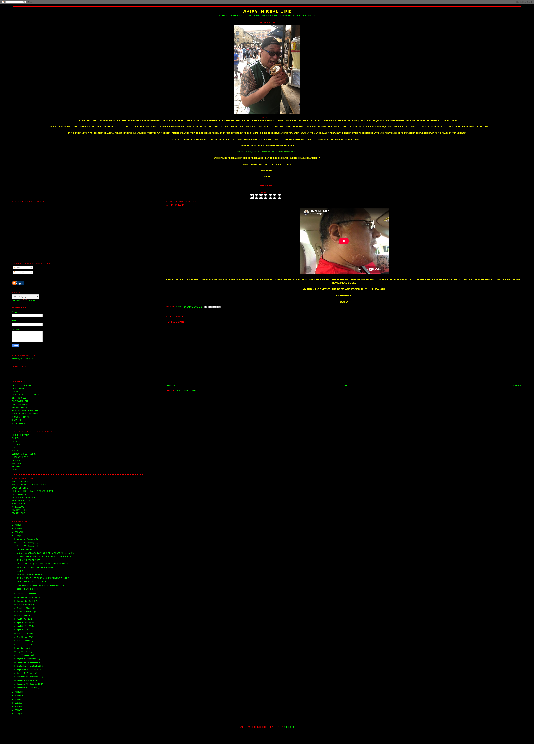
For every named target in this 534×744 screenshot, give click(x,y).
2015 (17, 699)
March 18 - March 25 (25, 612)
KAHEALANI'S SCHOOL (22, 501)
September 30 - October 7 (28, 670)
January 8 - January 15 (26, 539)
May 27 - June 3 (24, 641)
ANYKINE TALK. (23, 571)
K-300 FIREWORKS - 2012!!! (28, 589)
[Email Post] (205, 307)
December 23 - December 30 (29, 684)
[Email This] (209, 307)
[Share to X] (214, 307)
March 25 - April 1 (24, 615)
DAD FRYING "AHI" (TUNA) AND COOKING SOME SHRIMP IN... (43, 564)
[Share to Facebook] (217, 307)
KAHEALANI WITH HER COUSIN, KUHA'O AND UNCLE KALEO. (43, 578)
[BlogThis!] (212, 307)
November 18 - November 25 (29, 677)
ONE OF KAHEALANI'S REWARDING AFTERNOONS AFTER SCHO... (45, 553)
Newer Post (170, 385)
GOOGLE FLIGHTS (20, 488)
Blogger (289, 727)
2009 (17, 525)
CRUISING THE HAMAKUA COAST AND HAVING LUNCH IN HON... (44, 557)
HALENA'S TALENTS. (25, 549)
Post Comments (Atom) (186, 390)
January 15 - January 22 (27, 542)
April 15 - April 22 (24, 623)
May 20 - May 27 (24, 637)
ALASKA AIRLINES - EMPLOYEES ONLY (29, 485)
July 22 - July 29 (24, 651)
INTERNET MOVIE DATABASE (25, 497)
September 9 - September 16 (29, 662)
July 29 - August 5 (24, 655)
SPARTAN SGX (18, 513)
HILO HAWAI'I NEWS (20, 494)
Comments (20, 272)
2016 (17, 703)
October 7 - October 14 (26, 673)
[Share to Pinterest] (219, 307)
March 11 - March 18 (25, 608)
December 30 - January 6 (27, 688)
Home (344, 385)
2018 (17, 710)
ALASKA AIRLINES (20, 482)
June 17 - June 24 (24, 644)
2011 (17, 532)
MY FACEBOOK (18, 507)
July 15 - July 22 (24, 648)
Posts (18, 268)
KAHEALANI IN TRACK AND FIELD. (31, 582)
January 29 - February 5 (27, 594)
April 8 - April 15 (23, 619)
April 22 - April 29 (24, 626)
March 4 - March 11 (25, 604)
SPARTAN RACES (19, 510)
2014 (17, 696)
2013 (17, 692)
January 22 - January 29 (27, 546)
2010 (17, 529)
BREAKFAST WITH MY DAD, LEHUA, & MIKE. (36, 567)
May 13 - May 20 (24, 633)
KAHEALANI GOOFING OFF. (28, 560)
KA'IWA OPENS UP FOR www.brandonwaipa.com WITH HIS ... (42, 585)
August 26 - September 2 (27, 659)
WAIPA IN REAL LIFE (267, 11)
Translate (31, 300)
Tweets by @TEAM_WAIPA (23, 359)
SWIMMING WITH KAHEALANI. (30, 575)
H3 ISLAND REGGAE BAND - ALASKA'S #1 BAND (33, 491)
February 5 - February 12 (27, 597)
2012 (17, 536)
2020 (17, 714)
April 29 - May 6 (23, 630)
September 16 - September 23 (29, 666)
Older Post (517, 385)
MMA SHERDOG (19, 504)
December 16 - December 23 (29, 680)
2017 (17, 707)
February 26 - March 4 (26, 601)
